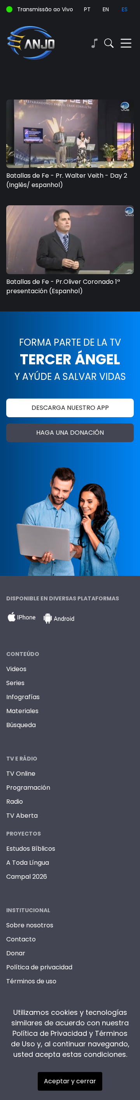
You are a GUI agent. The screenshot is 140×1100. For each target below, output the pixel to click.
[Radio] (94, 43)
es (125, 9)
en (106, 9)
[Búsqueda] (109, 43)
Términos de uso (31, 981)
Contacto (21, 939)
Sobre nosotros (29, 925)
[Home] (38, 43)
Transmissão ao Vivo (45, 9)
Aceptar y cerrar (70, 1081)
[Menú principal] (126, 43)
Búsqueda (21, 725)
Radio (14, 801)
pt (87, 9)
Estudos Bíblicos (30, 848)
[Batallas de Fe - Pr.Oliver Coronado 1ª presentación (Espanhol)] (70, 239)
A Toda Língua (27, 862)
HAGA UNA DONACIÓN (70, 432)
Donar (15, 953)
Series (15, 683)
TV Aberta (22, 815)
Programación (28, 787)
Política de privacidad (39, 967)
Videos (16, 669)
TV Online (20, 773)
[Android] (58, 618)
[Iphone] (21, 618)
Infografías (23, 697)
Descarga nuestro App (70, 407)
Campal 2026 (26, 876)
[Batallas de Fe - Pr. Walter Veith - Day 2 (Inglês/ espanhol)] (70, 134)
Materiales (22, 711)
